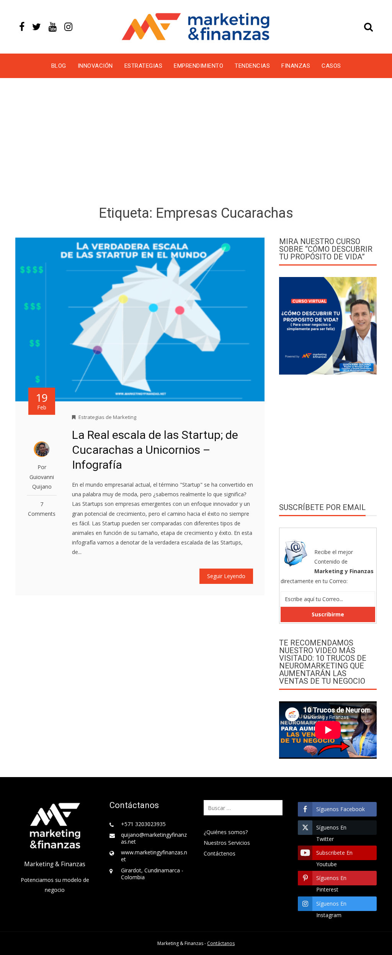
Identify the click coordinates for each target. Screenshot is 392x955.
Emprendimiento (198, 65)
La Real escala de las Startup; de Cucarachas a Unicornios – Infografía (155, 449)
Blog (58, 65)
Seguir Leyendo (226, 576)
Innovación (95, 65)
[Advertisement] (196, 143)
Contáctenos (219, 853)
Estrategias (143, 65)
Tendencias (252, 65)
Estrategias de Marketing (107, 417)
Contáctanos (221, 943)
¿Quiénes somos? (226, 832)
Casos (331, 65)
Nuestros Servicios (227, 842)
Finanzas (295, 65)
